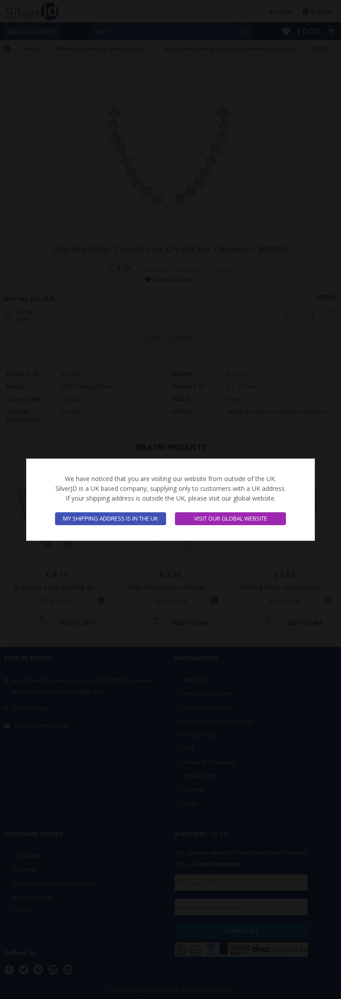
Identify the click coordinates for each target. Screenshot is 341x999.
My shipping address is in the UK (110, 518)
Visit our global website (230, 518)
